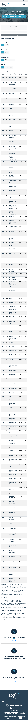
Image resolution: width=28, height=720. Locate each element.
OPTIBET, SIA (11, 346)
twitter (25, 1)
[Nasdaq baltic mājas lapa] (14, 708)
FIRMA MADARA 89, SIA (12, 313)
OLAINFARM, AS (12, 259)
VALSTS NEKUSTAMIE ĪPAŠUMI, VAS (12, 403)
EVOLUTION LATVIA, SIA (11, 270)
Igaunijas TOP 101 (13, 35)
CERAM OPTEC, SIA (13, 253)
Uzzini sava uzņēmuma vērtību (15, 17)
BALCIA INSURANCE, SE (12, 551)
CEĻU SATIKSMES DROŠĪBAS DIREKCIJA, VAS (12, 207)
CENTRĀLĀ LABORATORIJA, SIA (12, 222)
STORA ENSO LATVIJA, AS (12, 518)
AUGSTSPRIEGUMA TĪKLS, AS (13, 471)
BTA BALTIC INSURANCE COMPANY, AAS (12, 212)
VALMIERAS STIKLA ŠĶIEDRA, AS (13, 136)
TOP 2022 (3, 73)
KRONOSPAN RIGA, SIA (13, 465)
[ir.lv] (22, 713)
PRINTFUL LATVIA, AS (13, 431)
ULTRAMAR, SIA (12, 567)
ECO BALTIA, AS (12, 274)
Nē (8, 45)
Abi (2, 45)
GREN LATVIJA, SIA (13, 523)
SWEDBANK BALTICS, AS (11, 497)
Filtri (14, 29)
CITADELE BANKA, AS (13, 427)
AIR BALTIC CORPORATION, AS (13, 397)
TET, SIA (11, 450)
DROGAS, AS (11, 392)
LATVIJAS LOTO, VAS (12, 322)
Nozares (14, 32)
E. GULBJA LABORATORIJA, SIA (12, 186)
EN (3, 1)
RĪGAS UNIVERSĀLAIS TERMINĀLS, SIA (12, 574)
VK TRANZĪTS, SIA (12, 562)
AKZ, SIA (11, 360)
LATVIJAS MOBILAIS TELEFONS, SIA (12, 442)
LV (1, 1)
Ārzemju (12, 60)
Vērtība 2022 (20, 73)
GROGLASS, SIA (12, 77)
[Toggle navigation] (24, 4)
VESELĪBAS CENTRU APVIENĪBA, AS (13, 289)
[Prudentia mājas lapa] (14, 705)
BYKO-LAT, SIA (12, 99)
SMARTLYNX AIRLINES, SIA (12, 502)
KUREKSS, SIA (12, 119)
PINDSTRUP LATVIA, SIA (11, 171)
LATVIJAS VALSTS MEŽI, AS (12, 488)
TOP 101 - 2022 (13, 26)
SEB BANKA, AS (12, 455)
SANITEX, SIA (12, 303)
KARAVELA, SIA (12, 232)
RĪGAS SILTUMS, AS (13, 375)
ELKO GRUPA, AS (12, 446)
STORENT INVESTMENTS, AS (13, 237)
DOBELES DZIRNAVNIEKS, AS (13, 337)
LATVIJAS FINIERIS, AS (13, 435)
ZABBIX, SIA (11, 141)
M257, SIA (11, 326)
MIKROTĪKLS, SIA (12, 482)
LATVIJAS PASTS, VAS (12, 545)
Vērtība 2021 (26, 73)
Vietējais (7, 60)
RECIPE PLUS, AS (12, 423)
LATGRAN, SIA (12, 248)
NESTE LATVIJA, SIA (13, 217)
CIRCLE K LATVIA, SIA (12, 351)
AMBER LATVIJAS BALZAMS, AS (12, 83)
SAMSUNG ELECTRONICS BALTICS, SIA (12, 244)
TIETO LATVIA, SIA (13, 226)
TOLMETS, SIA (12, 528)
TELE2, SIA (11, 407)
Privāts (6, 67)
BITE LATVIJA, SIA (12, 383)
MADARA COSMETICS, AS (12, 176)
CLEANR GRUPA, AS (12, 181)
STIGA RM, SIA (12, 534)
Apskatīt (14, 640)
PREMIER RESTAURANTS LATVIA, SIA (12, 580)
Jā (5, 45)
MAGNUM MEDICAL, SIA (12, 152)
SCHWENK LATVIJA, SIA (13, 366)
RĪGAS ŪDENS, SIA (13, 370)
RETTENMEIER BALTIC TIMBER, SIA (13, 147)
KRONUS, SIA (12, 556)
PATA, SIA (11, 264)
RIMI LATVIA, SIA (12, 474)
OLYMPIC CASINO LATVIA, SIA (13, 389)
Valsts (11, 67)
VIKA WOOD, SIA (12, 88)
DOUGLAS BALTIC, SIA (13, 196)
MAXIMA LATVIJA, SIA (13, 479)
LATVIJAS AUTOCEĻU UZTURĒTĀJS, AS (12, 157)
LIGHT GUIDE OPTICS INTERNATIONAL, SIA (12, 284)
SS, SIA (10, 331)
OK (20, 718)
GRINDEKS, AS (12, 354)
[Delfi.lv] (15, 713)
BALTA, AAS (11, 167)
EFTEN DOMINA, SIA (12, 191)
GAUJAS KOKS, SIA (13, 162)
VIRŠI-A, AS (11, 108)
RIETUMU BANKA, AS (12, 419)
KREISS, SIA (11, 298)
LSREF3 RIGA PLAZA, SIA (11, 131)
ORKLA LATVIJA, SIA (12, 125)
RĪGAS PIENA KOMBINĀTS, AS (12, 200)
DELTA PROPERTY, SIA (13, 513)
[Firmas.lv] (8, 713)
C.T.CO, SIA (11, 293)
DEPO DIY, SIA (12, 379)
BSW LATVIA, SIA (12, 507)
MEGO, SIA (11, 104)
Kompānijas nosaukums (13, 73)
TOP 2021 (7, 72)
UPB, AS (11, 342)
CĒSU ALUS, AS (12, 93)
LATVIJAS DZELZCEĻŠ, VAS (12, 413)
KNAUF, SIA (11, 316)
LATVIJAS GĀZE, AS (13, 459)
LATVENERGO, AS (12, 492)
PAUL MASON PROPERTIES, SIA (12, 278)
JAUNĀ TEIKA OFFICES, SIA (12, 540)
